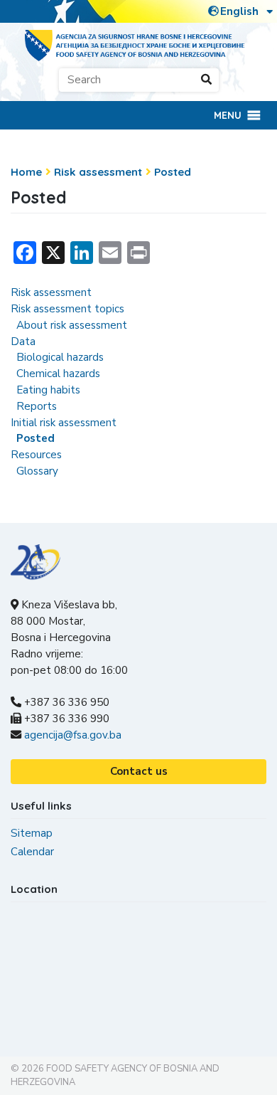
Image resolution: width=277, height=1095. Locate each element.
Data (23, 341)
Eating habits (48, 390)
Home (26, 172)
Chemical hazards (58, 373)
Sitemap (32, 833)
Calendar (32, 852)
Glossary (37, 471)
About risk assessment (71, 325)
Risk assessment (98, 172)
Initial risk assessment (63, 423)
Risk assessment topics (67, 309)
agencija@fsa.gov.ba (72, 735)
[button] (227, 115)
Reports (36, 406)
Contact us (139, 771)
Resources (36, 455)
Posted (172, 172)
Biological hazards (60, 357)
